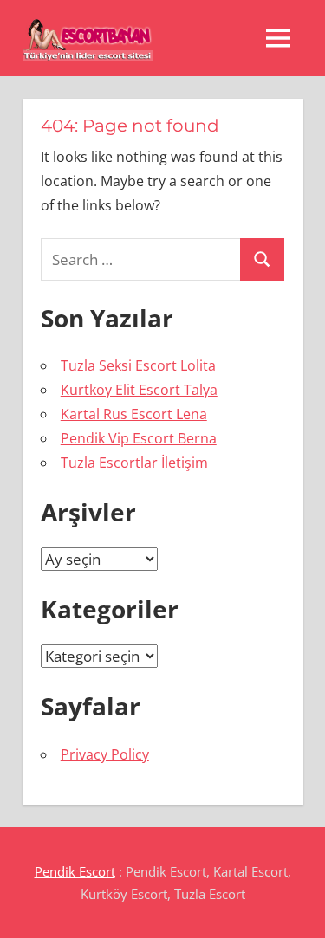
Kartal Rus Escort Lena (134, 414)
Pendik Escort (75, 871)
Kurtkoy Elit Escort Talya (139, 389)
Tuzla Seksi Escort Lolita (138, 365)
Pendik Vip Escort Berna (139, 438)
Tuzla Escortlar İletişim (134, 462)
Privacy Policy (105, 754)
